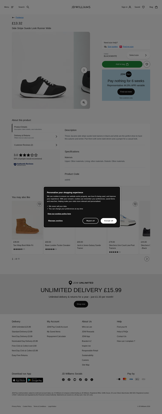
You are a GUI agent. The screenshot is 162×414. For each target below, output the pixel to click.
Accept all (108, 222)
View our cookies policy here (59, 215)
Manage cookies (55, 222)
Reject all (90, 222)
